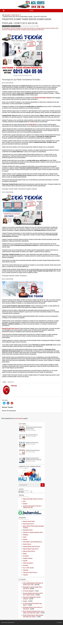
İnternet (25, 539)
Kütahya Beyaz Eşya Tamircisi (31, 546)
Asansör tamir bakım (29, 521)
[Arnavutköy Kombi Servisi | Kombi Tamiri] (22, 431)
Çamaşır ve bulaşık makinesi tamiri (33, 532)
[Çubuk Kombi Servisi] (22, 447)
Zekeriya (24, 26)
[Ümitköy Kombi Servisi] (22, 455)
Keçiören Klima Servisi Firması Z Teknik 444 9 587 (32, 506)
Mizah (25, 553)
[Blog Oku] (31, 7)
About (4, 382)
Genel (24, 537)
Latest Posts (11, 382)
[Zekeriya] (6, 394)
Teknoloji (25, 570)
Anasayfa (7, 15)
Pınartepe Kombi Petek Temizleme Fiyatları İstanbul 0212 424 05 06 (26, 29)
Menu (31, 10)
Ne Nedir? (26, 556)
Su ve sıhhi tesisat (28, 568)
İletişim (25, 503)
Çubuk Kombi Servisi (32, 442)
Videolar (25, 575)
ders (24, 501)
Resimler (25, 565)
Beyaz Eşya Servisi (28, 524)
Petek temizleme (15, 26)
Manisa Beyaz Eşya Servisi (31, 549)
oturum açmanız (18, 418)
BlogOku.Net (11, 622)
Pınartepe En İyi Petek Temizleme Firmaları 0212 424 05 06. (19, 28)
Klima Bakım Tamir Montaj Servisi (32, 542)
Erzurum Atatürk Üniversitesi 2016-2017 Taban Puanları (33, 594)
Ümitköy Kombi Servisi (33, 450)
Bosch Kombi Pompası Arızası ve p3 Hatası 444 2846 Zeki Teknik (33, 612)
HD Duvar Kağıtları (28, 591)
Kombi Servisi (15, 15)
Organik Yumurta (27, 558)
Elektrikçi (25, 534)
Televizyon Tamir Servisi (30, 572)
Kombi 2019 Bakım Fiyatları (43, 97)
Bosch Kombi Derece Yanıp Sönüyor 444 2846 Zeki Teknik (33, 616)
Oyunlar (25, 560)
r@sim (60, 622)
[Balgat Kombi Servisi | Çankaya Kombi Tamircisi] (22, 462)
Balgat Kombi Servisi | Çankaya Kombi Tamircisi (33, 458)
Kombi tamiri (32, 124)
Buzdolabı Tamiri (28, 530)
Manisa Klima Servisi (29, 551)
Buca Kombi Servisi (31, 435)
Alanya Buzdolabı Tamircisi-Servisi (33, 499)
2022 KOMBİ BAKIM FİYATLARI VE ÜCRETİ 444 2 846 (33, 583)
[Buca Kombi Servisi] (22, 439)
